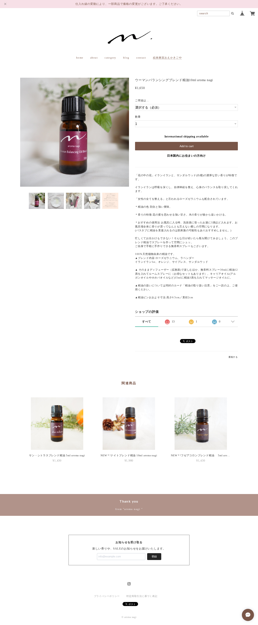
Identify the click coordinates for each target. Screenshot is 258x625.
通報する (233, 357)
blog (126, 57)
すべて (146, 321)
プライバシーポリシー (107, 596)
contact (141, 57)
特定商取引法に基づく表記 (141, 596)
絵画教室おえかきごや (167, 57)
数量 (138, 116)
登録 (154, 556)
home (79, 57)
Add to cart (187, 146)
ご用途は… (142, 100)
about (94, 57)
